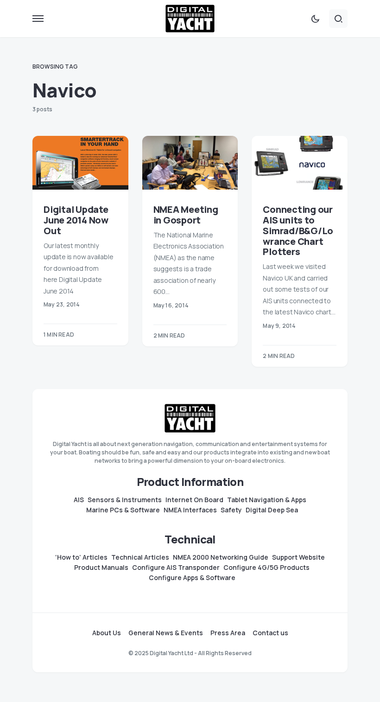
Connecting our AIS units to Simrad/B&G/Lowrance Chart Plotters (298, 230)
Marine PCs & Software (123, 510)
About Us (106, 633)
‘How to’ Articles (81, 557)
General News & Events (165, 633)
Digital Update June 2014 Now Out (76, 220)
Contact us (270, 633)
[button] (38, 18)
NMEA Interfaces (190, 510)
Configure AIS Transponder (176, 567)
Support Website (298, 557)
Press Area (227, 633)
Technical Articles (140, 557)
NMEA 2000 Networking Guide (220, 557)
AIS (79, 500)
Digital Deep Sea (272, 510)
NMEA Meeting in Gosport (185, 214)
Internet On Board (194, 500)
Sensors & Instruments (125, 500)
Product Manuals (101, 567)
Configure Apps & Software (192, 577)
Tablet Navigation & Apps (266, 500)
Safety (231, 510)
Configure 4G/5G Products (266, 567)
